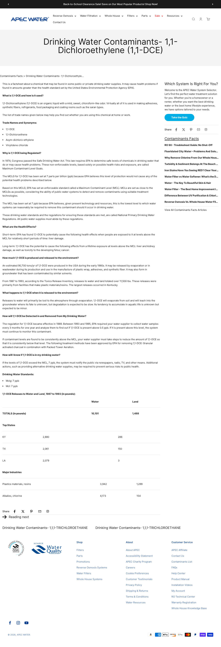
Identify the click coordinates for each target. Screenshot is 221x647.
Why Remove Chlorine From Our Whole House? (192, 157)
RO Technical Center (183, 596)
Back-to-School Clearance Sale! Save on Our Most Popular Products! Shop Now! (110, 4)
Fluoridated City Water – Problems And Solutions (192, 151)
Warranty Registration (183, 602)
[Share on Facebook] (14, 511)
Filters (130, 15)
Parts (145, 15)
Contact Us (59, 22)
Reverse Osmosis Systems (92, 567)
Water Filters (84, 573)
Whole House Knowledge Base (189, 608)
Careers (130, 567)
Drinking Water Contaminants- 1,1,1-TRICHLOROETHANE (45, 528)
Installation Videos (182, 584)
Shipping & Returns (137, 590)
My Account (178, 590)
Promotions (83, 561)
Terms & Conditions (137, 596)
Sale (157, 15)
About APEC (133, 550)
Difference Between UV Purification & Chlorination (192, 195)
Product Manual (180, 579)
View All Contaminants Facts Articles (186, 209)
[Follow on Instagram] (18, 623)
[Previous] (8, 4)
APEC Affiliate (179, 550)
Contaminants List (181, 561)
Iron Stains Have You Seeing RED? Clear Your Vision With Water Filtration (192, 170)
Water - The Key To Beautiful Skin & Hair (188, 182)
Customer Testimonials (139, 579)
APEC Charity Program (139, 561)
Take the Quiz (179, 117)
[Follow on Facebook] (10, 623)
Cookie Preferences (137, 573)
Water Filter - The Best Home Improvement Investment (192, 189)
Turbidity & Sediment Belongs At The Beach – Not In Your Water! (192, 164)
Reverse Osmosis (63, 15)
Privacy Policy (134, 584)
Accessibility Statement (139, 555)
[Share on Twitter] (23, 511)
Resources (173, 15)
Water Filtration (89, 15)
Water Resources (135, 602)
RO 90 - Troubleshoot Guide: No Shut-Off (188, 145)
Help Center (178, 573)
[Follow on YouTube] (26, 623)
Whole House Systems (89, 579)
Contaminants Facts (11, 75)
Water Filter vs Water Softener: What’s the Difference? (192, 176)
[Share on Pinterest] (31, 511)
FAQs (174, 567)
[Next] (212, 4)
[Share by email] (40, 511)
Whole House (112, 15)
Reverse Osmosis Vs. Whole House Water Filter (192, 201)
